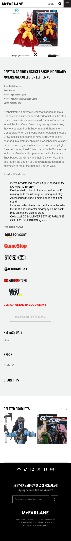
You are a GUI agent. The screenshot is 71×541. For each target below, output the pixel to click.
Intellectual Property (47, 519)
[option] (35, 32)
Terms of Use (33, 519)
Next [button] (66, 408)
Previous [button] (61, 408)
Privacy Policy (21, 519)
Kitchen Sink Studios (40, 525)
